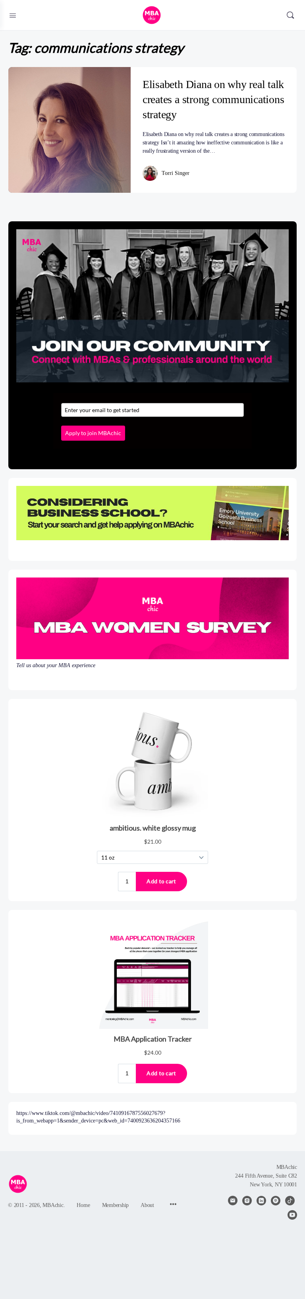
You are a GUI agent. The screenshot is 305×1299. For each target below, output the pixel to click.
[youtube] (292, 1215)
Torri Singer (175, 173)
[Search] (290, 15)
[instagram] (247, 1200)
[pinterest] (275, 1200)
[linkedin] (261, 1200)
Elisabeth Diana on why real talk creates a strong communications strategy (213, 99)
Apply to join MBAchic (93, 433)
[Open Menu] (12, 15)
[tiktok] (290, 1200)
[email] (232, 1200)
